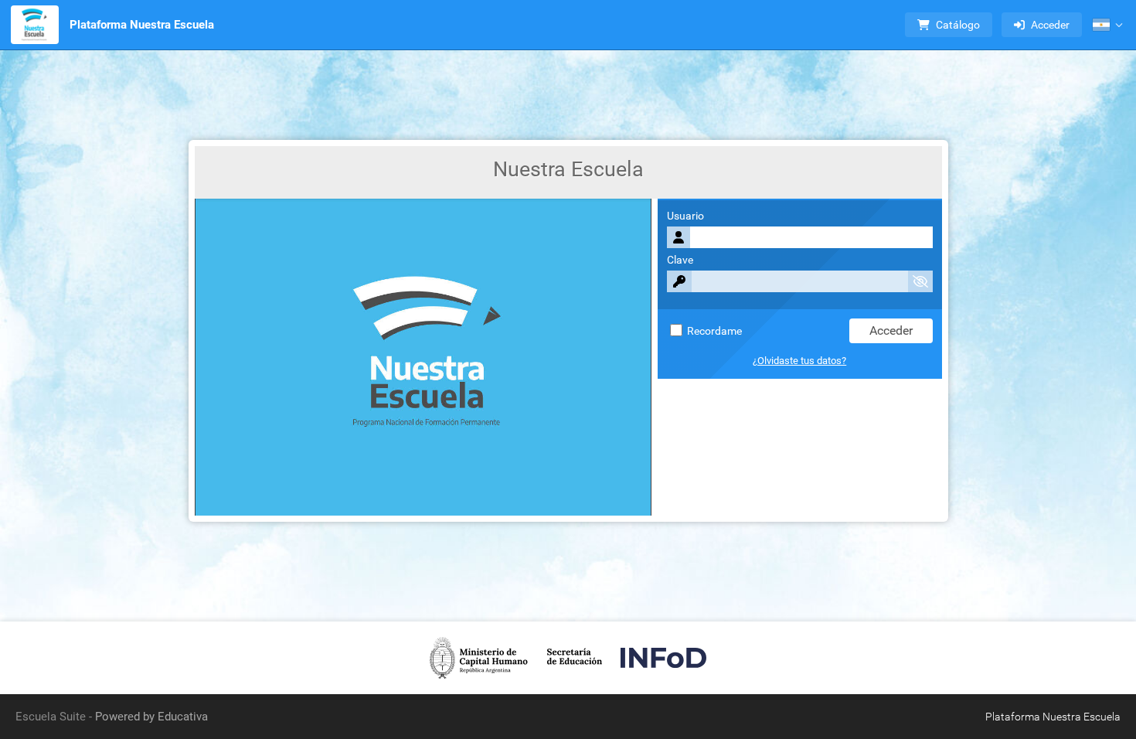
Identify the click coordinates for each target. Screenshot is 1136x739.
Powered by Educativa (151, 717)
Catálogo (958, 25)
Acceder (1050, 25)
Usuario (685, 216)
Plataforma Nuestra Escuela (142, 25)
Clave (680, 260)
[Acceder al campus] (35, 24)
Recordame (713, 331)
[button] (1107, 24)
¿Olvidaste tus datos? (799, 360)
